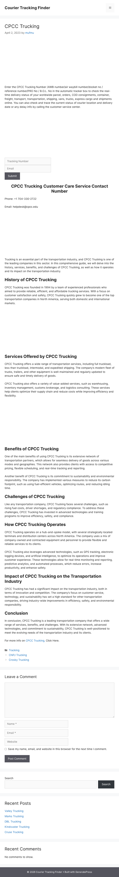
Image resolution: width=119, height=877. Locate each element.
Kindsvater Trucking (17, 826)
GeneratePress (83, 871)
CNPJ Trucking (18, 655)
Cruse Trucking (14, 832)
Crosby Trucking (19, 659)
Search (9, 778)
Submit (12, 176)
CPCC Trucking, (35, 640)
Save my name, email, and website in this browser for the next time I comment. (57, 749)
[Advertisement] (59, 62)
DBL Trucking (13, 821)
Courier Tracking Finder (27, 7)
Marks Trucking (14, 816)
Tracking (14, 650)
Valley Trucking (14, 811)
